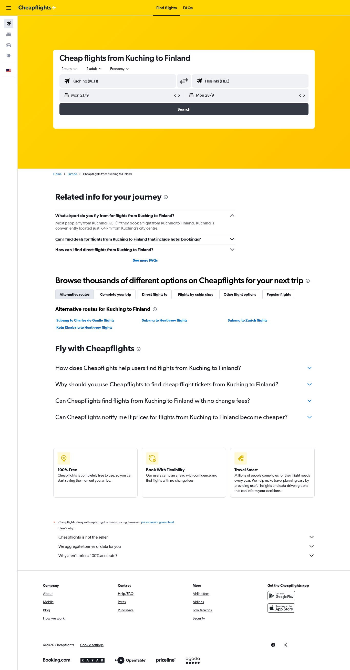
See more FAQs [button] (145, 260)
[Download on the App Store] (281, 608)
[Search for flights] (8, 23)
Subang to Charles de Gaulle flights (85, 320)
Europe (72, 174)
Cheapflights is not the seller (83, 537)
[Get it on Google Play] (281, 595)
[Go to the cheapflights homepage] (37, 8)
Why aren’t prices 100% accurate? (87, 555)
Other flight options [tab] (240, 294)
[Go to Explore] (8, 56)
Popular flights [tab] (279, 294)
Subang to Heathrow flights (164, 320)
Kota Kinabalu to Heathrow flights (84, 327)
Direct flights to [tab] (154, 294)
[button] (8, 8)
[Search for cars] (8, 45)
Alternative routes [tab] (74, 294)
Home (57, 174)
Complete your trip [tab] (115, 294)
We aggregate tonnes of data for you (89, 546)
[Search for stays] (8, 34)
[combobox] (69, 68)
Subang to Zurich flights (247, 320)
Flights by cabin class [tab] (195, 294)
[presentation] (165, 197)
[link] (273, 645)
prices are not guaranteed (157, 522)
